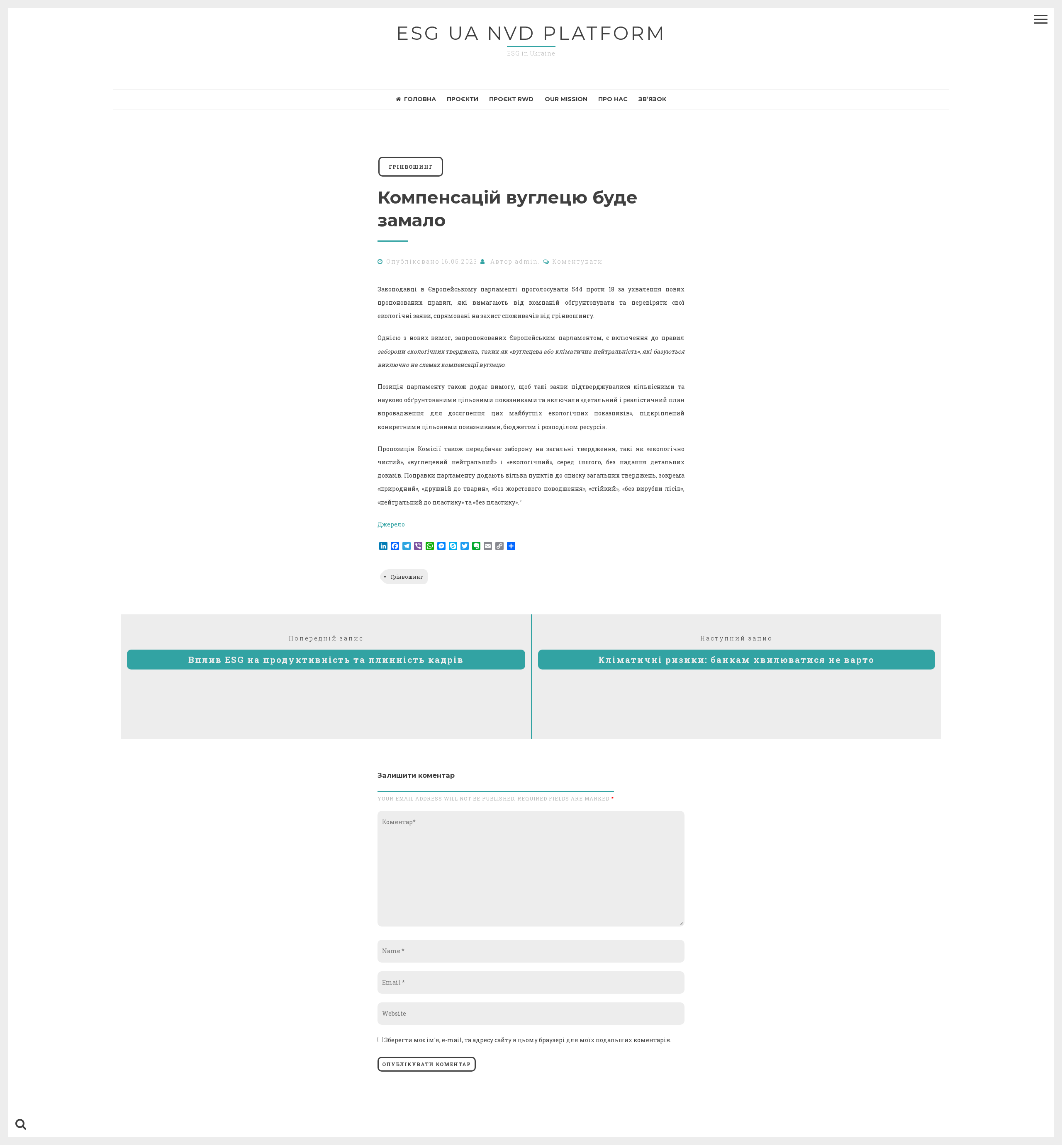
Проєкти (462, 99)
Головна (420, 99)
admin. (527, 261)
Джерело (391, 524)
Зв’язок (652, 99)
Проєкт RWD (511, 99)
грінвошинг (411, 166)
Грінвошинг (407, 576)
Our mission (566, 99)
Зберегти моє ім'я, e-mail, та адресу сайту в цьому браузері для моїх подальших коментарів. (527, 1040)
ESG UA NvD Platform (531, 33)
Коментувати (578, 261)
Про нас (613, 99)
